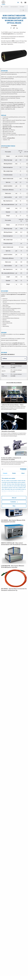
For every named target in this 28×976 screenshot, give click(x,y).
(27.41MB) (13, 375)
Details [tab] (14, 473)
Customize (13, 501)
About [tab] (23, 473)
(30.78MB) (13, 367)
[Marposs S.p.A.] (3, 2)
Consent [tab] (5, 473)
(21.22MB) (13, 371)
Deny (14, 506)
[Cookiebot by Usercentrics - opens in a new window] (20, 469)
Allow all (14, 497)
